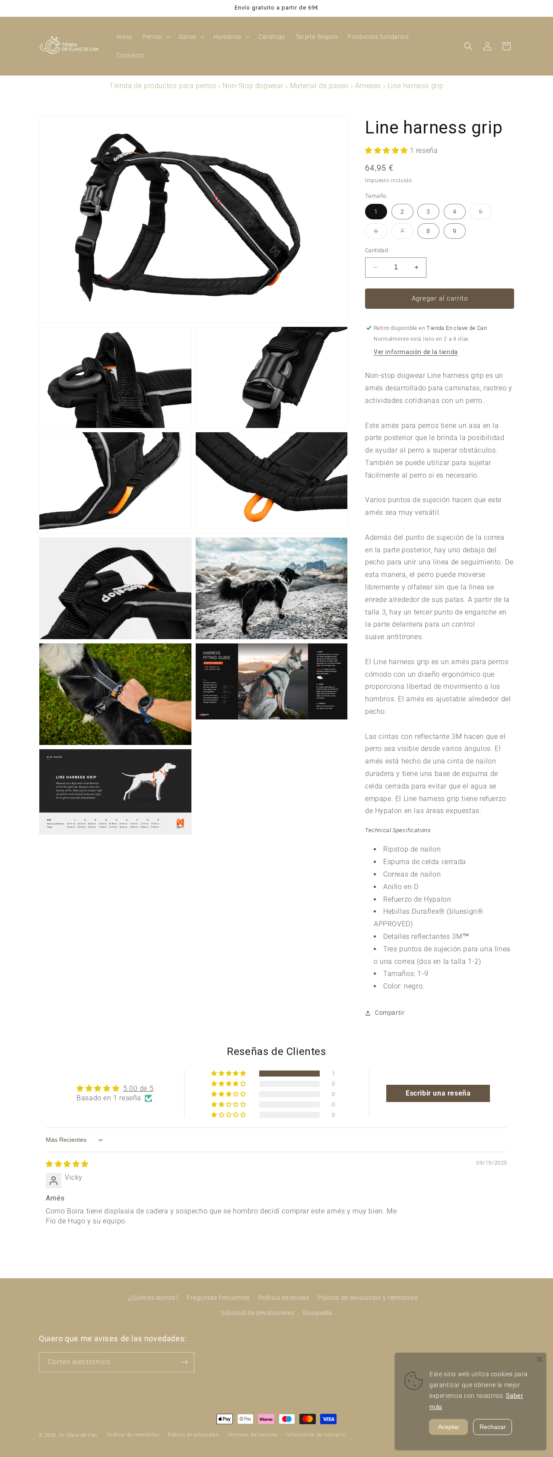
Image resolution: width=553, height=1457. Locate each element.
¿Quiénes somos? (153, 1297)
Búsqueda (317, 1312)
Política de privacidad (193, 1435)
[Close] (539, 1359)
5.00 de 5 (138, 1088)
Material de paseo (319, 86)
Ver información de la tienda (416, 352)
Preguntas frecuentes (218, 1297)
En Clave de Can (78, 1435)
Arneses (368, 86)
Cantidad (376, 250)
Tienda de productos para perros (162, 86)
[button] (155, 37)
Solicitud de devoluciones (257, 1312)
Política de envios (283, 1297)
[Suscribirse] (184, 1362)
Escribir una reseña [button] (438, 1093)
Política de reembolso (133, 1435)
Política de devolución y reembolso (368, 1297)
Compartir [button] (389, 1013)
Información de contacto (315, 1435)
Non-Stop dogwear (252, 86)
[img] (67, 1164)
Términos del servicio (252, 1435)
